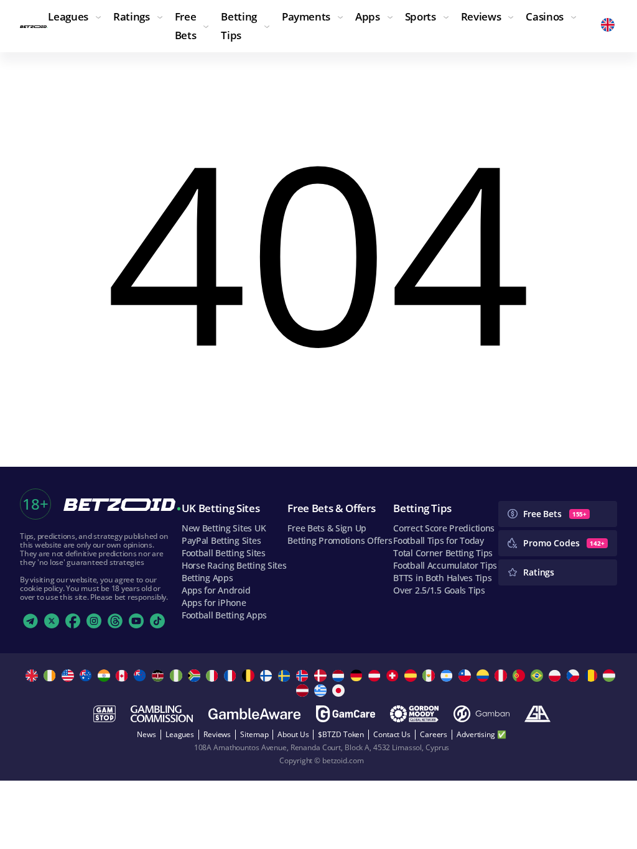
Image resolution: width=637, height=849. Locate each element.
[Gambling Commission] (162, 713)
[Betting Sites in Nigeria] (177, 675)
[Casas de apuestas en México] (430, 675)
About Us (293, 734)
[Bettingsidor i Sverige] (286, 675)
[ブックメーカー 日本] (340, 690)
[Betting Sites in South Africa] (195, 675)
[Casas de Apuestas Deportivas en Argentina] (448, 675)
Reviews (217, 734)
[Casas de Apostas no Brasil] (538, 675)
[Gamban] (481, 713)
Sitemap (254, 734)
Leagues (179, 734)
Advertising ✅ (481, 734)
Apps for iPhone (214, 602)
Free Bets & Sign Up (326, 528)
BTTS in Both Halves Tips (442, 578)
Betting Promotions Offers (339, 540)
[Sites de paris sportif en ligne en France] (231, 675)
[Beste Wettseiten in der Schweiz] (394, 675)
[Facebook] (72, 620)
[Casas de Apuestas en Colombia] (484, 675)
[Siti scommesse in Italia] (213, 675)
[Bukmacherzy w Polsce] (556, 675)
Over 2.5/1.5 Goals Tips (439, 590)
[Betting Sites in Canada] (123, 675)
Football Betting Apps (224, 615)
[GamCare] (345, 713)
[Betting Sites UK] (33, 675)
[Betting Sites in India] (105, 675)
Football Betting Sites (224, 553)
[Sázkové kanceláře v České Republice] (574, 675)
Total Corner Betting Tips (443, 553)
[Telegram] (30, 620)
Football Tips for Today (438, 540)
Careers (433, 734)
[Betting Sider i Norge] (304, 675)
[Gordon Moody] (414, 713)
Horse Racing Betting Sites (234, 565)
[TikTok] (157, 620)
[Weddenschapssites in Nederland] (340, 675)
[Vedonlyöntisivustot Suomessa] (268, 675)
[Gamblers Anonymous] (537, 713)
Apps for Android (216, 590)
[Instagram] (93, 620)
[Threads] (115, 620)
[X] (51, 620)
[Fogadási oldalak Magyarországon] (610, 675)
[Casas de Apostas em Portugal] (520, 675)
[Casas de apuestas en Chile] (466, 675)
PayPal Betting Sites (221, 540)
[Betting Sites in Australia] (87, 675)
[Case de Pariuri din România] (592, 675)
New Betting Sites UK (224, 528)
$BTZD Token (341, 734)
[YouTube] (136, 620)
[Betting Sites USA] (69, 675)
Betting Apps (207, 578)
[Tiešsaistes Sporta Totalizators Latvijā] (304, 690)
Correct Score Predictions (444, 528)
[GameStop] (104, 713)
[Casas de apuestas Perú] (502, 675)
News (146, 734)
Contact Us (392, 734)
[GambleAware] (254, 713)
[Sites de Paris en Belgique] (250, 675)
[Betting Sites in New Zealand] (141, 675)
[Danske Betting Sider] (322, 675)
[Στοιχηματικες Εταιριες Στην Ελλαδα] (322, 690)
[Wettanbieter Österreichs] (376, 675)
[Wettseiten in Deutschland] (358, 675)
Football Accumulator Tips (445, 565)
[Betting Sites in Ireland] (51, 675)
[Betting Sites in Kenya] (159, 675)
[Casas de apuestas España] (412, 675)
